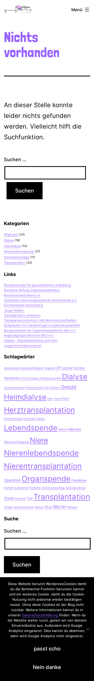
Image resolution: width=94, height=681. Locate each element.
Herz (50, 398)
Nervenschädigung (16, 442)
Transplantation (15, 262)
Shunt (9, 498)
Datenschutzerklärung (40, 615)
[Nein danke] (87, 629)
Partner (9, 488)
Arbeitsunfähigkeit (31, 368)
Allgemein (11, 234)
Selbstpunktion (76, 488)
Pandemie (78, 480)
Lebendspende (30, 427)
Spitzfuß (20, 498)
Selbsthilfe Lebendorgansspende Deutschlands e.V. (40, 300)
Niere (39, 440)
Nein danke (47, 667)
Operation (12, 480)
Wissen (72, 507)
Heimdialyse (12, 246)
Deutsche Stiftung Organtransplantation (32, 290)
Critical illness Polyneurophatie (40, 378)
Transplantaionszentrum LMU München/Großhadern (40, 320)
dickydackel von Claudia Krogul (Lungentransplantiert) (42, 325)
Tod (30, 498)
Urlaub (8, 507)
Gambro (55, 387)
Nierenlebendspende (19, 251)
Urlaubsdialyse (24, 507)
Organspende (46, 478)
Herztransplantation (39, 409)
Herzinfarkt (61, 398)
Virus (48, 507)
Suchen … (15, 159)
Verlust (39, 507)
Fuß (46, 387)
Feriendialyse (34, 387)
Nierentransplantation (43, 466)
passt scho (47, 649)
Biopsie (50, 368)
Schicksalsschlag (53, 488)
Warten (60, 506)
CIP (58, 368)
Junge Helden (14, 310)
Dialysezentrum (14, 387)
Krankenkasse (13, 418)
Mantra (62, 429)
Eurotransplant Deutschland (23, 305)
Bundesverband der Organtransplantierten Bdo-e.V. (40, 330)
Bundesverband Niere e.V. (22, 295)
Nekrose (74, 429)
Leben (41, 418)
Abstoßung (11, 368)
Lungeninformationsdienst (22, 345)
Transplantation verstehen (22, 315)
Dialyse (9, 240)
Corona (66, 368)
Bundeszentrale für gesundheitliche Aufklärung (37, 285)
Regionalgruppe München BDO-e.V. (29, 335)
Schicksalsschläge (17, 257)
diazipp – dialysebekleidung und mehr (30, 340)
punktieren (21, 488)
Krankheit (29, 418)
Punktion (35, 488)
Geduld (68, 387)
